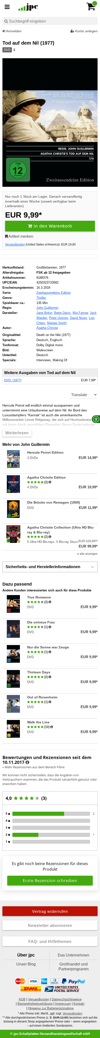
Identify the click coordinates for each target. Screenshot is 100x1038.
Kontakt (79, 1003)
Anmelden (13, 31)
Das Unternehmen (73, 955)
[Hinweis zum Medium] (14, 50)
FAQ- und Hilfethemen (50, 942)
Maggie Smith (57, 323)
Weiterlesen (17, 433)
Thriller (41, 298)
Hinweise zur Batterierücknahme (51, 1008)
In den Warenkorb (52, 226)
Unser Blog (26, 964)
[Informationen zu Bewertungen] (27, 762)
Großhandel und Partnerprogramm (73, 966)
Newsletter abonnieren (50, 926)
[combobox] (50, 21)
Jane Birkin (44, 313)
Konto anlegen (86, 31)
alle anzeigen (88, 554)
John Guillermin (47, 308)
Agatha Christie (47, 328)
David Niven (78, 318)
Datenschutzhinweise (67, 999)
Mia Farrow (80, 313)
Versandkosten (15, 244)
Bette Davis (62, 313)
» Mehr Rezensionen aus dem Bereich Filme (33, 767)
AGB (22, 999)
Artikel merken (20, 236)
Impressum (63, 1003)
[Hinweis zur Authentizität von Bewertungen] (50, 482)
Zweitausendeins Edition (53, 292)
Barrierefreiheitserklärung (34, 1003)
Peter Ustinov (58, 318)
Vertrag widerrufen (50, 911)
